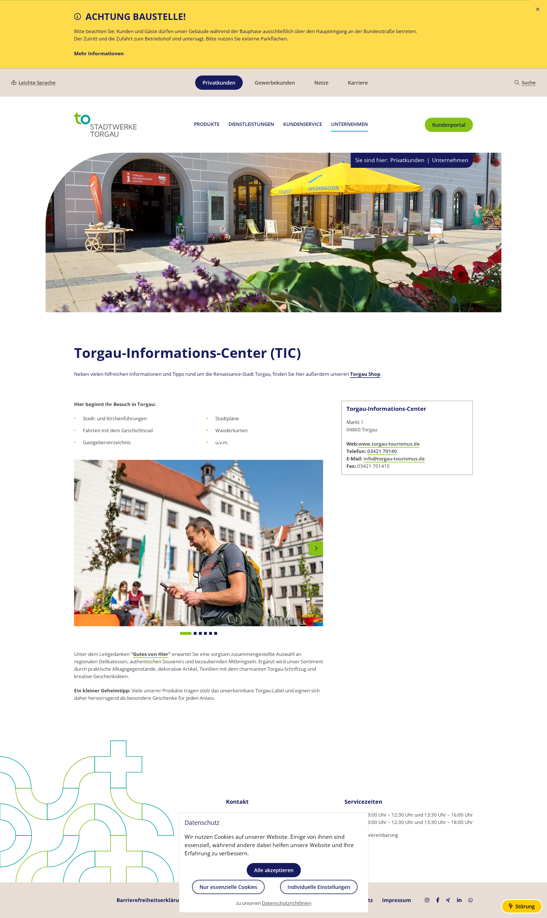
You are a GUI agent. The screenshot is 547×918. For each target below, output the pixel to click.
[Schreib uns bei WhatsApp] (470, 900)
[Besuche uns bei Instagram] (427, 900)
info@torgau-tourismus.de (394, 458)
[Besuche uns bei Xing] (448, 900)
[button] (185, 633)
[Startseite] (105, 125)
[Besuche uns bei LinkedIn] (459, 900)
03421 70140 (382, 451)
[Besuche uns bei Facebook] (437, 900)
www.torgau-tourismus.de (389, 443)
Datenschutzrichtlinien (286, 903)
